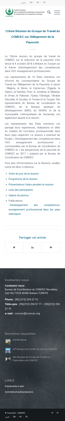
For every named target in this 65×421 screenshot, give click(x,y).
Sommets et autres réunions (19, 392)
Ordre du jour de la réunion (24, 173)
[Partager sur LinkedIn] (33, 247)
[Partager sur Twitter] (14, 247)
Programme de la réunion (23, 179)
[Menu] (55, 12)
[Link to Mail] (57, 412)
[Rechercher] (47, 12)
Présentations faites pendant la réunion (31, 184)
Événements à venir (14, 386)
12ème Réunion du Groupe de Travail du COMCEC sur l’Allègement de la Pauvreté (32, 36)
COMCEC (21, 413)
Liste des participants (21, 189)
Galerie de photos (19, 195)
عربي (23, 2)
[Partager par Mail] (51, 247)
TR (44, 2)
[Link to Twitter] (52, 412)
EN (31, 2)
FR (38, 2)
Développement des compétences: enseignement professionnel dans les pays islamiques (34, 209)
